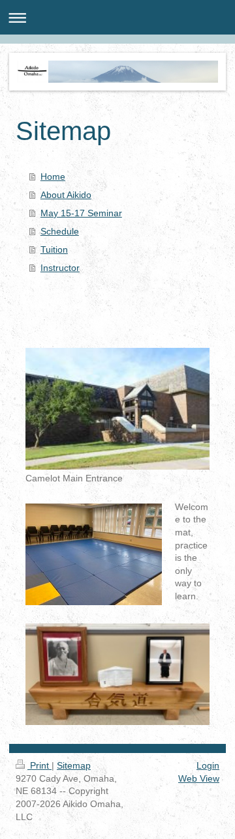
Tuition (54, 249)
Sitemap (74, 765)
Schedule (59, 231)
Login (207, 765)
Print (39, 765)
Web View (198, 778)
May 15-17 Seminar (81, 213)
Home (52, 176)
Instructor (60, 268)
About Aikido (65, 195)
